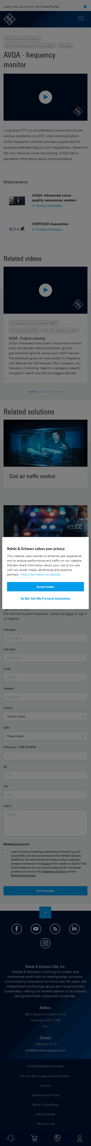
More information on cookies (40, 574)
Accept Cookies (45, 586)
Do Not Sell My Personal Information (45, 598)
